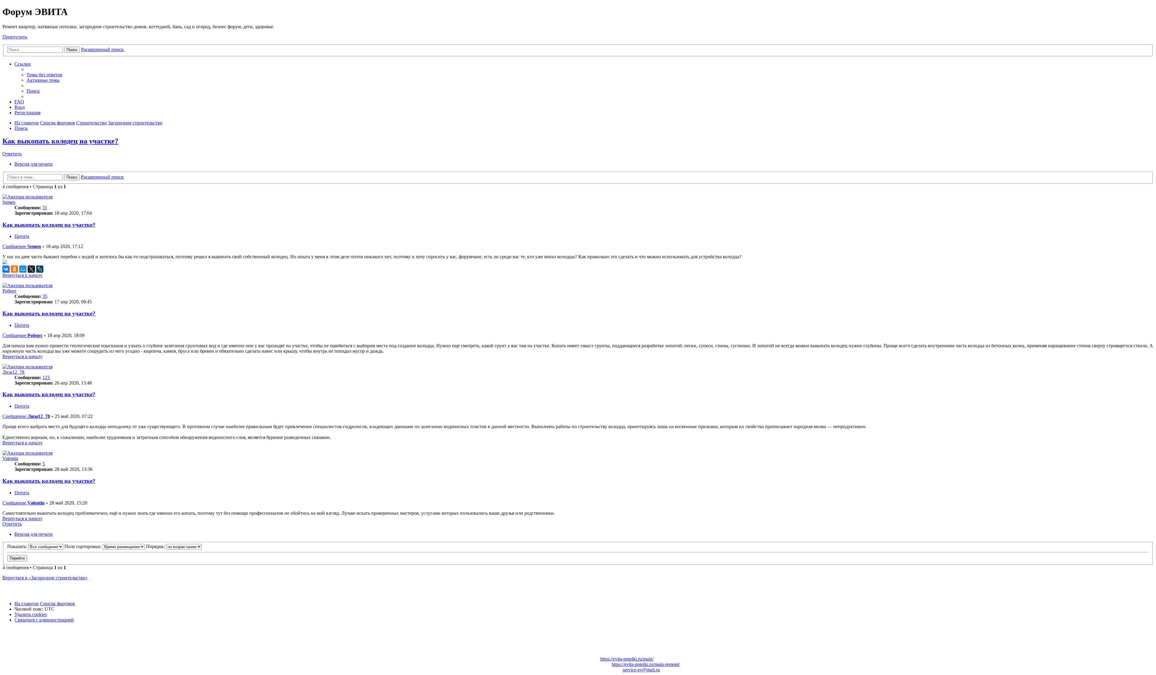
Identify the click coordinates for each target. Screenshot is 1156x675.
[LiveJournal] (39, 269)
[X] (31, 269)
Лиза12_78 (13, 372)
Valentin (10, 458)
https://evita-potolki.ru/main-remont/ (646, 664)
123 (46, 377)
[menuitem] (44, 74)
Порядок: (156, 546)
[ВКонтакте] (6, 269)
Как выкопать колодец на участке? (60, 141)
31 (44, 207)
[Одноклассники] (14, 269)
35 (44, 296)
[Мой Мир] (22, 269)
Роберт (9, 290)
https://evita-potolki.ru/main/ (627, 658)
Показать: (17, 546)
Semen (8, 202)
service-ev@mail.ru (641, 669)
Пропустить (14, 36)
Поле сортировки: (83, 546)
